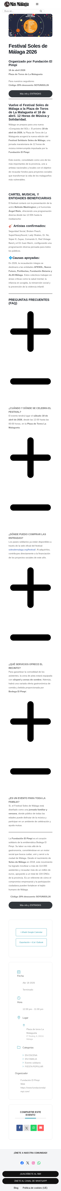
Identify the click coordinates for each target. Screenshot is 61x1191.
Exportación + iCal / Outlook (31, 942)
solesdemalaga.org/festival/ (22, 549)
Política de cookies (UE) (35, 1187)
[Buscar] (40, 11)
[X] (28, 1163)
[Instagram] (33, 1163)
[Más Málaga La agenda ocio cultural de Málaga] (16, 4)
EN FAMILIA (31, 1059)
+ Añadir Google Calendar (31, 932)
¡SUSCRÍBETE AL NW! (30, 1174)
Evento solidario (33, 1062)
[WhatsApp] (39, 1163)
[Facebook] (22, 1163)
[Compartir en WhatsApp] (33, 1128)
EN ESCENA (31, 1055)
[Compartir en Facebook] (19, 1128)
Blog (16, 1187)
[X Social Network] (26, 1128)
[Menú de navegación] (37, 4)
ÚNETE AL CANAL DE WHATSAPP (30, 1181)
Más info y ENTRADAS (30, 94)
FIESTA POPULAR (34, 1066)
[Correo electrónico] (41, 1128)
